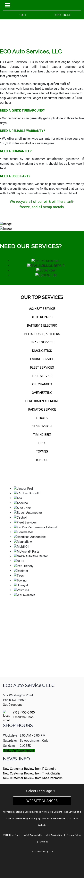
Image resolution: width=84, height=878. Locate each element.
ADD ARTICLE (38, 851)
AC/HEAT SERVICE (42, 309)
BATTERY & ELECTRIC (42, 325)
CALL (22, 15)
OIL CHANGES (42, 384)
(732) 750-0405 (24, 712)
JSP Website (58, 818)
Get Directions (12, 705)
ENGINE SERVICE (42, 359)
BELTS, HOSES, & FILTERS (42, 334)
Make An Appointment (19, 750)
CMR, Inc (45, 818)
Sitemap (43, 841)
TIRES (42, 443)
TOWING (42, 451)
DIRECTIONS (61, 15)
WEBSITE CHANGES (42, 801)
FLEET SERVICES (42, 367)
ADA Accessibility (33, 835)
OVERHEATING (42, 393)
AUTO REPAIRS (42, 317)
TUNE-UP (42, 460)
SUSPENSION (42, 426)
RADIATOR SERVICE (42, 409)
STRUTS (42, 418)
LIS (51, 851)
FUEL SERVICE (42, 376)
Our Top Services (42, 297)
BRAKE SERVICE (42, 342)
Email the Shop (23, 717)
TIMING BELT (42, 435)
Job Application (54, 835)
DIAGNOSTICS (42, 351)
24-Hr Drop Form (11, 835)
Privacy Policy (74, 835)
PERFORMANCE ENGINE (42, 401)
